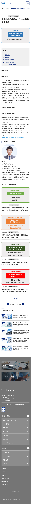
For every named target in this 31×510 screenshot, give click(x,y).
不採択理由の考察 (9, 60)
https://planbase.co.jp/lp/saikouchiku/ (13, 137)
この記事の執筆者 (11, 64)
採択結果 (7, 55)
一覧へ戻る (15, 299)
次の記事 (19, 304)
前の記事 (12, 304)
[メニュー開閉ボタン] (27, 3)
